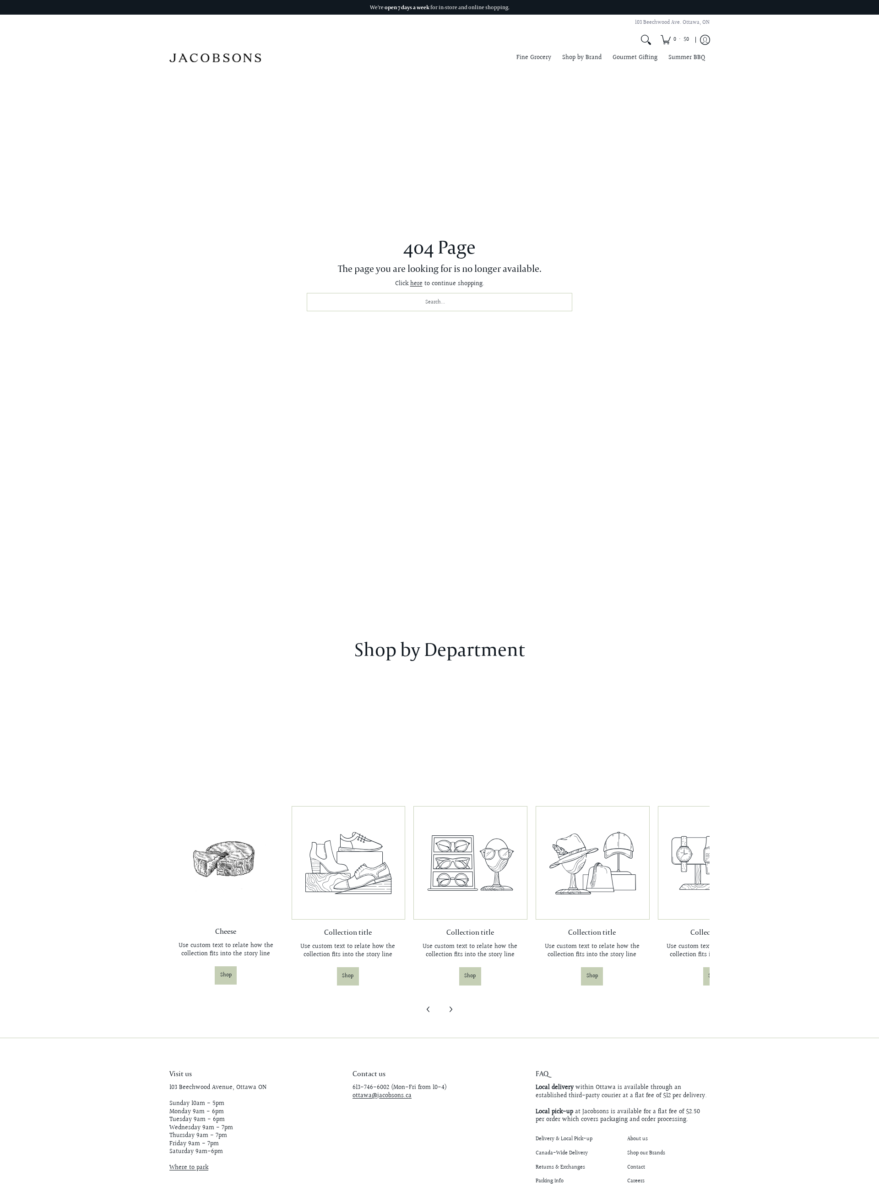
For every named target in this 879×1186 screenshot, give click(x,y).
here (416, 284)
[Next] (450, 1009)
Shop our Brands (646, 1153)
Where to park (188, 1168)
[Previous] (428, 1009)
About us (637, 1139)
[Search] (646, 40)
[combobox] (439, 302)
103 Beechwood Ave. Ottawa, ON (672, 22)
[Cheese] (225, 862)
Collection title (348, 932)
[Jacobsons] (215, 58)
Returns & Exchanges (560, 1167)
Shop (226, 975)
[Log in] (705, 40)
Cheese (225, 931)
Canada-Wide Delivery (562, 1153)
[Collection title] (348, 863)
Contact (636, 1167)
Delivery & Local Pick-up (564, 1139)
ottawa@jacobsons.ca (382, 1096)
